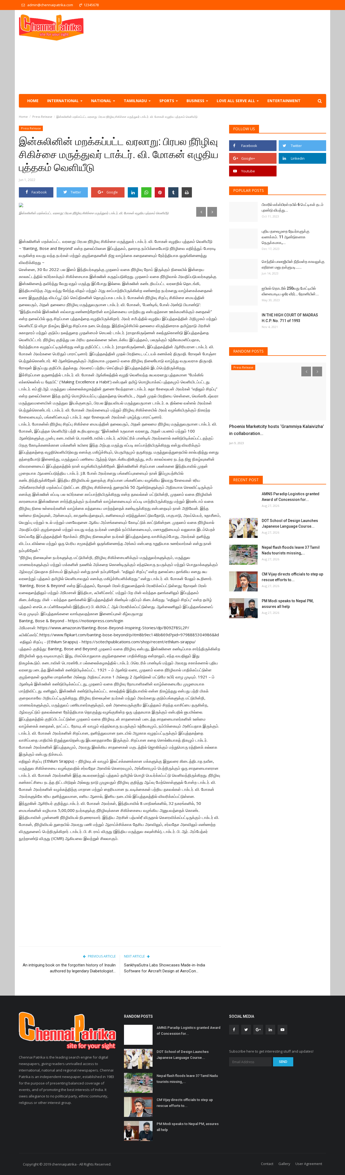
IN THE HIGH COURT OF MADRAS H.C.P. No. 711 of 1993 (290, 318)
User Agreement (308, 1163)
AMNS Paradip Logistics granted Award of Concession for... (290, 497)
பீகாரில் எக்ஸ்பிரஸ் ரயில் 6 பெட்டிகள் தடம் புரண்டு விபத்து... (292, 207)
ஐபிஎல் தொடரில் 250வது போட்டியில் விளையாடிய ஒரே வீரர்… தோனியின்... (290, 291)
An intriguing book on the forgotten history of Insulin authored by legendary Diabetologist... (69, 968)
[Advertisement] (228, 52)
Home (33, 100)
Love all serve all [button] (236, 100)
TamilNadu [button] (136, 100)
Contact (267, 1163)
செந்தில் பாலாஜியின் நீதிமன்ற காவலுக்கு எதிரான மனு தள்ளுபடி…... (293, 264)
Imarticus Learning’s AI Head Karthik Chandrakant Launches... (269, 430)
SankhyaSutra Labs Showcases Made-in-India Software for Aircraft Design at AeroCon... (164, 968)
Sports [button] (167, 100)
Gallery (284, 1163)
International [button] (63, 100)
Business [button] (196, 100)
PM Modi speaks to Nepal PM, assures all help (287, 604)
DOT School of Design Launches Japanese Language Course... (290, 523)
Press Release (42, 117)
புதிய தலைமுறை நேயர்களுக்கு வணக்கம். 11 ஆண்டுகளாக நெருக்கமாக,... (285, 237)
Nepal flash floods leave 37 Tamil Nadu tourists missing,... (291, 550)
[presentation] (201, 212)
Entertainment (284, 100)
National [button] (101, 100)
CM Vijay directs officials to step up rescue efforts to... (292, 577)
